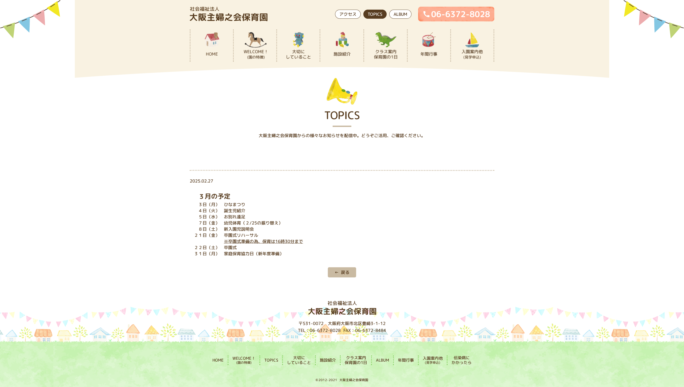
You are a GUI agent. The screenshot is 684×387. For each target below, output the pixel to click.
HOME (218, 360)
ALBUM (400, 14)
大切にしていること (299, 360)
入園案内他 (433, 360)
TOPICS (375, 14)
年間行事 (406, 360)
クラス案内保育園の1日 (356, 360)
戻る (345, 272)
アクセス (347, 14)
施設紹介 (328, 360)
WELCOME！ (243, 360)
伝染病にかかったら (462, 360)
